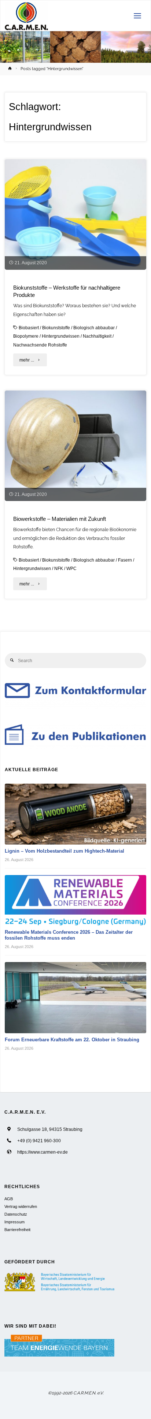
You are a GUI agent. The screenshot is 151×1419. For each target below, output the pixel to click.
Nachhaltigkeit (97, 336)
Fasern (125, 560)
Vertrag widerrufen (20, 1206)
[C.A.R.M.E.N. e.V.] (26, 15)
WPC (71, 568)
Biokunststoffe (56, 327)
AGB (8, 1199)
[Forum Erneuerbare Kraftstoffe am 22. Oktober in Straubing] (76, 998)
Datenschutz (15, 1214)
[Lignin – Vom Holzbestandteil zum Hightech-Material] (76, 814)
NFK (58, 568)
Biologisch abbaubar (94, 327)
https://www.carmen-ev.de (42, 1152)
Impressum (14, 1222)
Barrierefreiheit (17, 1229)
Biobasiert (29, 327)
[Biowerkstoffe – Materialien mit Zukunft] (75, 446)
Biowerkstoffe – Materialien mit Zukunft (59, 519)
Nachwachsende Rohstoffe (40, 344)
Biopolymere (25, 336)
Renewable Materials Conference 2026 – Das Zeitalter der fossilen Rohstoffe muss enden (69, 935)
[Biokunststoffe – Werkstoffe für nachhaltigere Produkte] (75, 214)
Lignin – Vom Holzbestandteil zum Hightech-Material (64, 851)
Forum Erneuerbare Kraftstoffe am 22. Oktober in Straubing (72, 1039)
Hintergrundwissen (61, 336)
